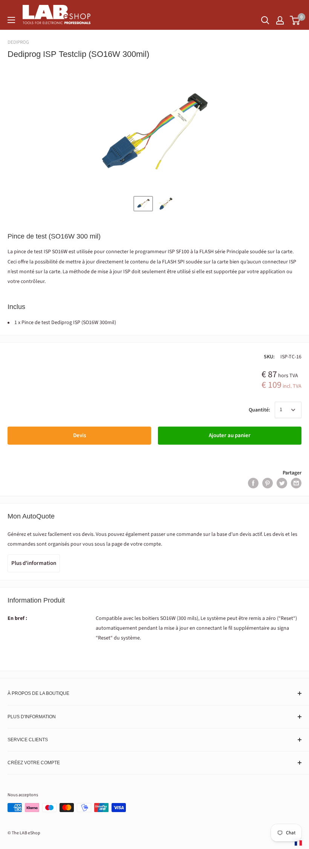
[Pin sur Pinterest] (267, 483)
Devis (79, 435)
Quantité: (259, 410)
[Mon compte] (280, 20)
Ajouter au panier (230, 435)
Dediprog (18, 42)
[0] (295, 20)
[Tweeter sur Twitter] (282, 483)
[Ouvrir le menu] (11, 20)
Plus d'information (33, 563)
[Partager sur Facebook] (253, 483)
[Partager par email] (296, 483)
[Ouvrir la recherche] (265, 20)
